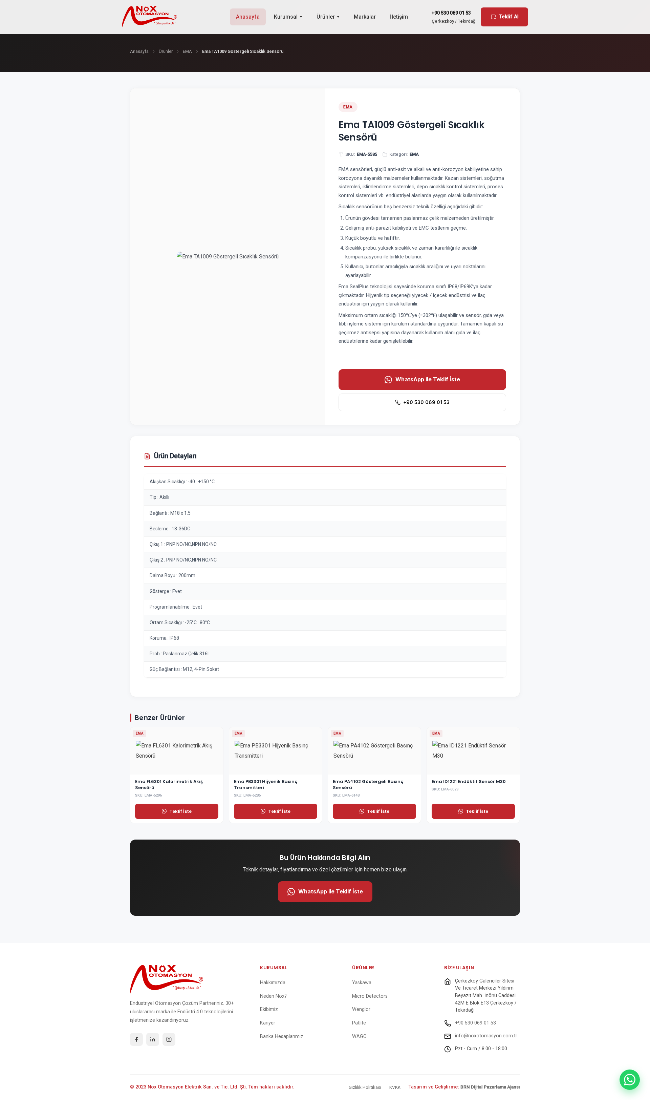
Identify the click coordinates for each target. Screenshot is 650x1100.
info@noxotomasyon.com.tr (486, 1036)
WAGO (359, 1036)
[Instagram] (168, 1039)
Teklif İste (180, 811)
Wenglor (361, 1009)
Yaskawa (361, 983)
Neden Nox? (273, 996)
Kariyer (267, 1023)
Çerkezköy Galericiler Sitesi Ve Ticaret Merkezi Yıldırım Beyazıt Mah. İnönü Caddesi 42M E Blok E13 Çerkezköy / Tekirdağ (486, 995)
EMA (187, 51)
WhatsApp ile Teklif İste (427, 379)
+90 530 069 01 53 (426, 402)
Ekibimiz (269, 1009)
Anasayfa (248, 17)
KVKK (394, 1087)
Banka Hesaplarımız (281, 1036)
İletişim (399, 17)
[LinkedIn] (152, 1039)
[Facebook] (136, 1039)
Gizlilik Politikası (365, 1087)
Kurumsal (286, 17)
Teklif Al (509, 17)
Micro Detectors (370, 996)
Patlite (359, 1023)
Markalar (365, 17)
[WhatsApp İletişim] (630, 1080)
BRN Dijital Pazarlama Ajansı (490, 1087)
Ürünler (326, 17)
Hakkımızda (272, 983)
